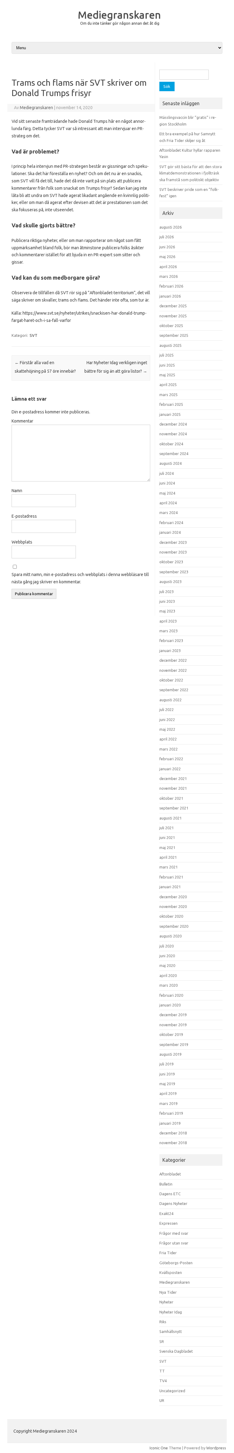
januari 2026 (170, 296)
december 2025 (173, 306)
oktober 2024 (171, 444)
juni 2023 (167, 601)
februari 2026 (171, 286)
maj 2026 (167, 256)
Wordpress (216, 1448)
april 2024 (168, 503)
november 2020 (173, 906)
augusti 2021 (170, 818)
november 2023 (173, 552)
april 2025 (168, 384)
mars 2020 (168, 985)
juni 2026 (167, 247)
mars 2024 (168, 512)
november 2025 (173, 316)
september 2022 (173, 690)
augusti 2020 (170, 936)
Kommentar (22, 421)
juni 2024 (167, 483)
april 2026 (168, 266)
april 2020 (168, 975)
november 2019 (173, 1025)
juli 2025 (166, 355)
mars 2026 (168, 276)
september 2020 (173, 926)
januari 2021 (170, 887)
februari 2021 (171, 877)
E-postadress (24, 516)
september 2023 (173, 572)
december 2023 (173, 542)
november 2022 (173, 670)
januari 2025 (170, 414)
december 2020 (173, 897)
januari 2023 (170, 650)
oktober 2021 (171, 798)
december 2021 (173, 778)
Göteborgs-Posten (176, 1263)
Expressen (168, 1223)
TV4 (163, 1381)
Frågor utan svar (173, 1243)
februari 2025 (171, 404)
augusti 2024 (170, 463)
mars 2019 (168, 1103)
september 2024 (173, 453)
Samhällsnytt (170, 1331)
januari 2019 (170, 1123)
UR (161, 1400)
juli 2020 (166, 946)
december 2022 (173, 660)
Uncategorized (172, 1391)
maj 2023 (167, 611)
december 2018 (173, 1133)
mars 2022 (168, 749)
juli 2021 (166, 828)
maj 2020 (167, 965)
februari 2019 (171, 1113)
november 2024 (173, 434)
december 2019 (173, 1015)
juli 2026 (166, 237)
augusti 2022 (170, 700)
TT (162, 1371)
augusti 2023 (170, 581)
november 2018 (173, 1143)
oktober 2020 (171, 916)
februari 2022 (171, 759)
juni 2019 (167, 1074)
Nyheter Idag (170, 1312)
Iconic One (159, 1448)
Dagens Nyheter (173, 1203)
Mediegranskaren (119, 14)
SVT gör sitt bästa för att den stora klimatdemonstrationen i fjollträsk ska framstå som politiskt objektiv (190, 173)
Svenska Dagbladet (176, 1351)
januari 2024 (170, 532)
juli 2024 (166, 473)
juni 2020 (167, 956)
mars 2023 (168, 631)
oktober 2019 (171, 1034)
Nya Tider (168, 1292)
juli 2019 (166, 1064)
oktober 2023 (171, 562)
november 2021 (173, 788)
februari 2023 (171, 640)
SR (161, 1341)
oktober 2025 (171, 325)
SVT (33, 335)
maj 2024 (167, 493)
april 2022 (168, 739)
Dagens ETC (170, 1194)
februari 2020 (171, 995)
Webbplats (22, 542)
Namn (17, 490)
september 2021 (173, 808)
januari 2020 (170, 1005)
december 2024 (173, 424)
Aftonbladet (170, 1174)
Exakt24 (166, 1213)
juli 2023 (166, 591)
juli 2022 (166, 709)
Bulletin (165, 1184)
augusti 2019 (170, 1054)
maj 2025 (167, 375)
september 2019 (173, 1044)
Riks (162, 1322)
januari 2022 (170, 769)
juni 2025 (167, 365)
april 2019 (168, 1093)
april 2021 (168, 857)
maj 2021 (167, 847)
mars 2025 (168, 394)
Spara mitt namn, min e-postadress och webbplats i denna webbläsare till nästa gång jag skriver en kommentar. (80, 578)
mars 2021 (168, 867)
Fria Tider (168, 1253)
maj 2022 (167, 729)
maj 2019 (167, 1084)
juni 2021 (167, 837)
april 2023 (168, 621)
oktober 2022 (171, 680)
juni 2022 (167, 719)
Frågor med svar (173, 1233)
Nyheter (166, 1302)
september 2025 (173, 335)
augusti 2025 (170, 345)
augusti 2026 (170, 227)
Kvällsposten (170, 1272)
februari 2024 (171, 522)
